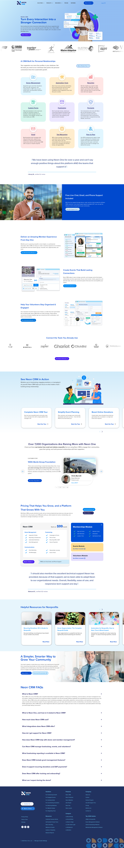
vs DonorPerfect (69, 819)
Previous (23, 471)
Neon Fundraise (69, 797)
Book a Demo (88, 3)
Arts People (68, 802)
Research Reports (50, 832)
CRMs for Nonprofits (90, 819)
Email (33, 134)
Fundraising (62, 108)
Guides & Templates (50, 830)
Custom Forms (33, 108)
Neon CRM (74, 482)
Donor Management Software (93, 822)
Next (101, 471)
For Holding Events (50, 800)
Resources (58, 3)
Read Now (46, 642)
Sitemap (23, 822)
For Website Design (50, 808)
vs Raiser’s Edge (69, 822)
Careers (87, 797)
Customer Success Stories (52, 819)
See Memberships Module (28, 252)
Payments (90, 108)
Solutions (40, 3)
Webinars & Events (50, 827)
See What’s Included (78, 549)
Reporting (90, 83)
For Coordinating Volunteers (52, 802)
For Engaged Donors (51, 797)
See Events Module (69, 286)
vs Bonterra (68, 830)
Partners (73, 3)
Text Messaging (62, 134)
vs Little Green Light (70, 824)
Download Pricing (88, 509)
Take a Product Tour (82, 66)
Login (102, 3)
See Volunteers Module (28, 320)
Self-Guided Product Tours (52, 822)
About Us (88, 794)
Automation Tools (62, 83)
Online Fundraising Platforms (92, 824)
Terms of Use (24, 819)
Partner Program (89, 800)
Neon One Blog (49, 824)
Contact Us (27, 804)
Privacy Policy (24, 816)
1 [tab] (56, 487)
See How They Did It (34, 480)
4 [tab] (67, 487)
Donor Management (33, 83)
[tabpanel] (62, 473)
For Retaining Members (51, 805)
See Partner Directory (61, 358)
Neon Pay (68, 805)
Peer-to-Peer (90, 134)
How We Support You (72, 209)
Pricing (66, 3)
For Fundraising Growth (51, 794)
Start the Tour (41, 424)
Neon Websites (69, 800)
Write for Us (88, 808)
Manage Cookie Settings (41, 840)
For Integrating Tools (51, 811)
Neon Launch (69, 808)
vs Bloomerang (69, 816)
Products (48, 3)
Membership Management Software (94, 827)
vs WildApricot (69, 827)
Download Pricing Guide (39, 673)
